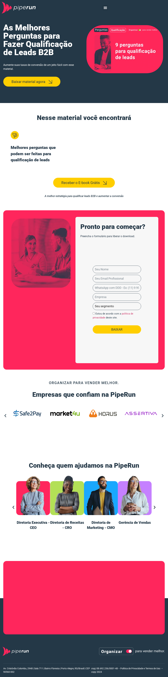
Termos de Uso (152, 668)
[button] (105, 7)
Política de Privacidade (131, 668)
